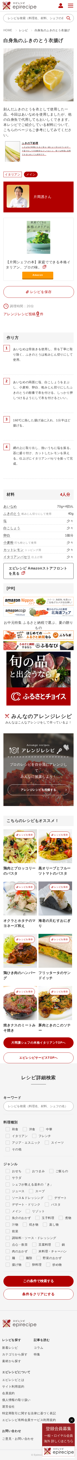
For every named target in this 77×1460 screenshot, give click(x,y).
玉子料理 (48, 1218)
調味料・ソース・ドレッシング (34, 1238)
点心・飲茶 (20, 1244)
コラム (38, 1347)
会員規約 (8, 1393)
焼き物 (33, 1224)
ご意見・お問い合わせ (18, 1438)
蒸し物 (54, 1224)
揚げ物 (16, 1264)
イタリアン (20, 1136)
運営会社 (8, 1406)
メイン (16, 1211)
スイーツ (57, 1142)
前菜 (15, 1231)
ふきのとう (11, 513)
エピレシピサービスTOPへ (38, 1057)
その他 (16, 1149)
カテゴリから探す (14, 1354)
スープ (40, 1191)
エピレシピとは (13, 1380)
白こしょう (11, 528)
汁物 (15, 1224)
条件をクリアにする (38, 1294)
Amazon (38, 275)
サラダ (16, 1177)
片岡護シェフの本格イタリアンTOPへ (38, 1042)
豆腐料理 (44, 1244)
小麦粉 (8, 542)
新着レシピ (10, 1347)
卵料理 (36, 1264)
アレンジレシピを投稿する (38, 789)
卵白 (6, 535)
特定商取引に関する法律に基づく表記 (29, 1413)
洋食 (32, 1129)
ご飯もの (62, 1171)
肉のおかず (20, 1251)
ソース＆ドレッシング (28, 1198)
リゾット (38, 1211)
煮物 (68, 1218)
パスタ (56, 1204)
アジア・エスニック (26, 1142)
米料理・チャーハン (52, 1251)
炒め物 (57, 1264)
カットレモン (13, 550)
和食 (15, 1129)
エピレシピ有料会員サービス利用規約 (29, 1420)
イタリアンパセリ (16, 557)
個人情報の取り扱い (16, 1400)
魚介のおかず (21, 1218)
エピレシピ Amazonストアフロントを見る (38, 570)
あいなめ (10, 506)
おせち (16, 1171)
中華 (49, 1129)
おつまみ (38, 1171)
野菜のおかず (52, 1258)
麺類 (29, 1258)
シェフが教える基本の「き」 (32, 1184)
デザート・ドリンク (26, 1204)
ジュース (18, 1191)
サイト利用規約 (13, 1386)
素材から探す (11, 1361)
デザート (60, 1198)
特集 (37, 1354)
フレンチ (44, 1136)
